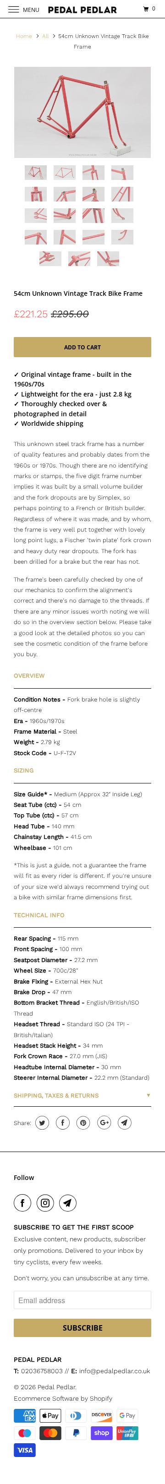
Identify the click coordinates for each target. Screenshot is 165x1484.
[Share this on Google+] (103, 1123)
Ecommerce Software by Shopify (63, 1398)
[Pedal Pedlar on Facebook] (24, 1203)
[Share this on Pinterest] (82, 1123)
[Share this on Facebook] (62, 1123)
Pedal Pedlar (56, 1387)
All (45, 36)
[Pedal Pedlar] (82, 9)
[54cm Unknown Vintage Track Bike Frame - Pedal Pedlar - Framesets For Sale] (82, 112)
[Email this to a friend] (124, 1123)
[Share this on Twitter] (41, 1123)
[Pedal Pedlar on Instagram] (47, 1203)
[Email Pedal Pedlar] (69, 1203)
